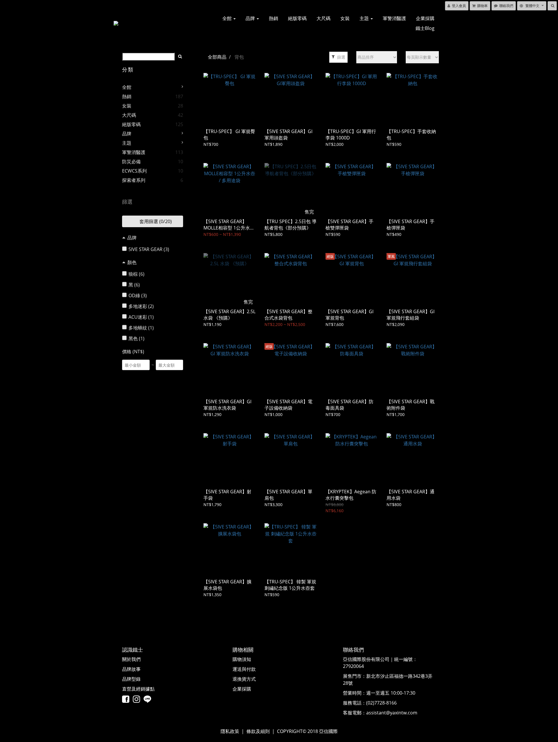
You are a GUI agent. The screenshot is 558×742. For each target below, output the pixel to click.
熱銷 (273, 18)
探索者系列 (133, 180)
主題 (365, 18)
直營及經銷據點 (138, 689)
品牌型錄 (131, 679)
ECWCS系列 (134, 171)
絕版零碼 (297, 18)
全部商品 (217, 57)
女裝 (345, 18)
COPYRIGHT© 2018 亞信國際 (307, 731)
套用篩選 (155, 221)
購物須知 (242, 659)
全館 (227, 18)
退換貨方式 (244, 679)
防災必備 (131, 161)
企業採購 (425, 18)
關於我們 (131, 659)
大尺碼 (323, 18)
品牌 (251, 18)
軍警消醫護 (394, 18)
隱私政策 (230, 731)
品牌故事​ (131, 669)
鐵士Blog (425, 28)
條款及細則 (258, 731)
